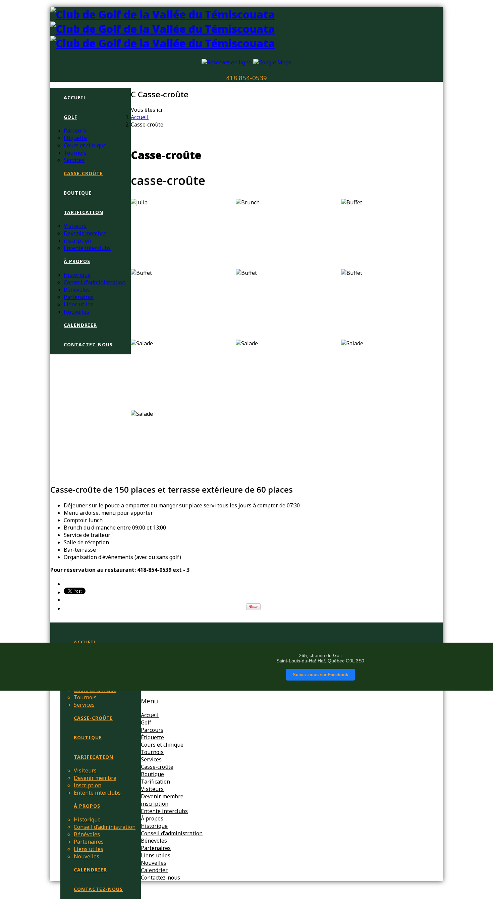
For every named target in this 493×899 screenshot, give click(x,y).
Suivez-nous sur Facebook (320, 674)
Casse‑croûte (83, 173)
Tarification (83, 212)
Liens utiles (78, 304)
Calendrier (80, 325)
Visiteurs (75, 226)
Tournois (75, 152)
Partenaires (79, 297)
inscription (77, 240)
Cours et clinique (85, 145)
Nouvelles (76, 311)
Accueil (75, 97)
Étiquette (75, 138)
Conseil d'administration (94, 282)
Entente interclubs (87, 248)
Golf (70, 117)
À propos (77, 261)
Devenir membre (85, 233)
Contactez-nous (88, 344)
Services (74, 160)
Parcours (75, 130)
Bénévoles (77, 289)
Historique (77, 275)
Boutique (78, 193)
